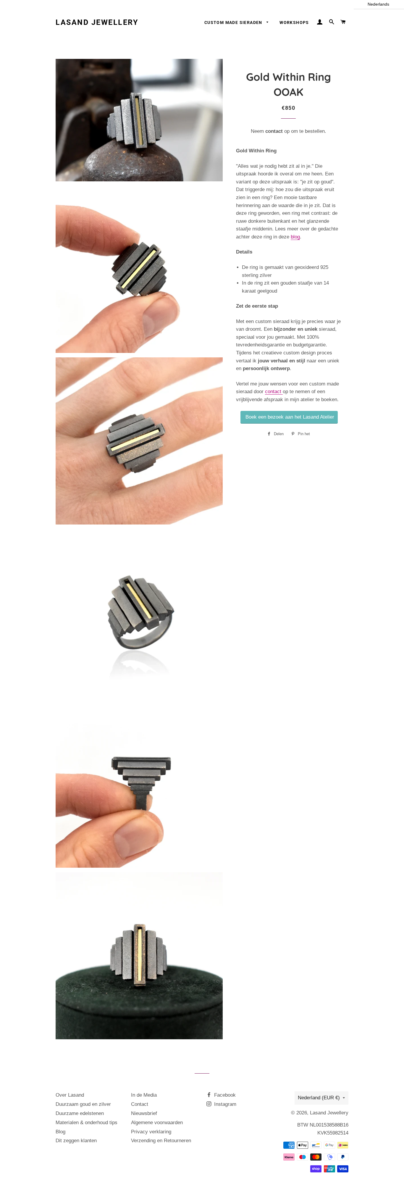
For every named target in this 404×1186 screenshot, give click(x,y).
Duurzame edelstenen (80, 1113)
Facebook (224, 1095)
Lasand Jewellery (97, 22)
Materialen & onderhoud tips (86, 1122)
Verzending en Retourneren (161, 1140)
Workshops (294, 22)
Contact (139, 1104)
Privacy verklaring (151, 1132)
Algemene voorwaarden (157, 1122)
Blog (60, 1132)
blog (295, 237)
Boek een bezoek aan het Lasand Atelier (289, 417)
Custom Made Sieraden (234, 22)
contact (274, 131)
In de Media (144, 1095)
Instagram (224, 1104)
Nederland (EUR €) (319, 1098)
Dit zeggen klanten (76, 1140)
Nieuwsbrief (144, 1113)
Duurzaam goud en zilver (83, 1104)
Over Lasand (70, 1095)
